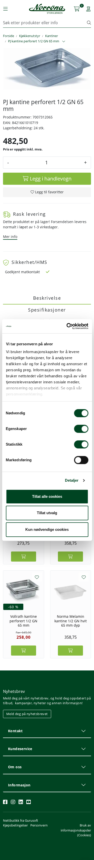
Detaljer (72, 480)
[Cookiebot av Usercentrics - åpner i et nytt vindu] (67, 326)
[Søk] (89, 23)
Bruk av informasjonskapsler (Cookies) (76, 830)
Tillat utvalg (47, 513)
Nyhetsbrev (14, 691)
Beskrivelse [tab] (47, 298)
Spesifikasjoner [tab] (47, 310)
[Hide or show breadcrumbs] (64, 41)
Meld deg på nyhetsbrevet (27, 714)
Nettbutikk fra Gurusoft (20, 820)
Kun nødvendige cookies (47, 529)
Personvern (39, 825)
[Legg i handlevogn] (23, 556)
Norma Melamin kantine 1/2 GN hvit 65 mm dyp (70, 620)
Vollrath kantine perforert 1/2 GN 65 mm (23, 620)
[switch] (81, 429)
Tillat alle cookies (47, 496)
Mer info (10, 236)
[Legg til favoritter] (37, 577)
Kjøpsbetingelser (15, 825)
